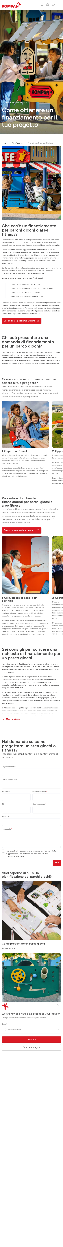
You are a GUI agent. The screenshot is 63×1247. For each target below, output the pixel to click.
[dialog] (31, 623)
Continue (31, 1039)
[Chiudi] (58, 1005)
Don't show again (31, 1047)
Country (5, 1024)
